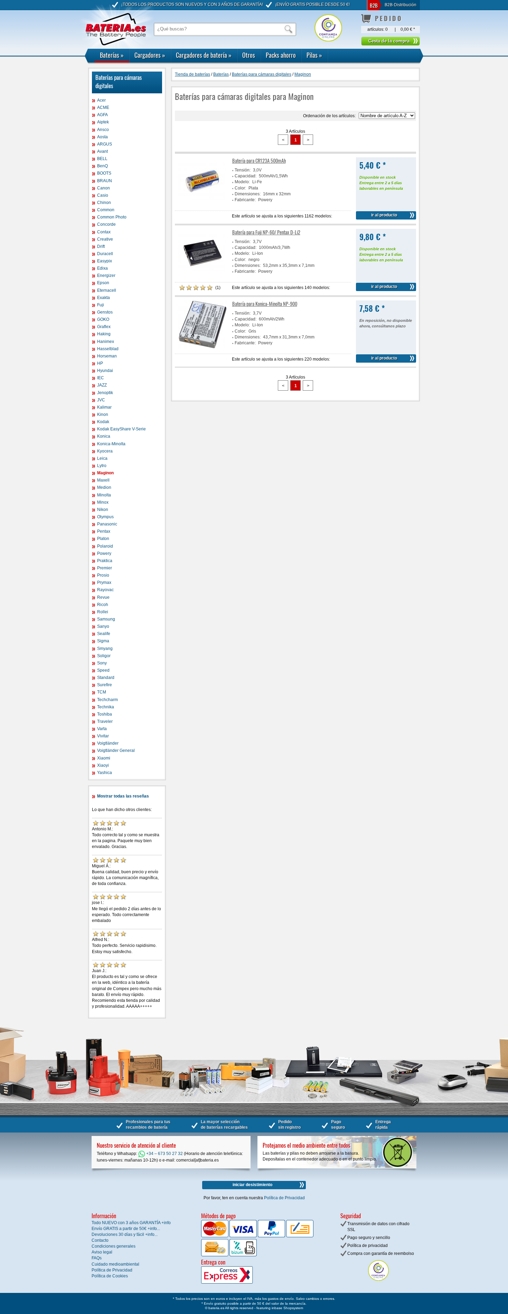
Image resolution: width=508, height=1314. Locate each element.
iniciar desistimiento (252, 1184)
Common (105, 209)
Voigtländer (108, 743)
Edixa (102, 268)
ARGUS (104, 144)
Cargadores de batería (204, 54)
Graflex (104, 326)
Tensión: (243, 170)
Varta (102, 728)
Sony (102, 663)
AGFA (102, 114)
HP (100, 363)
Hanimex (105, 341)
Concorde (106, 224)
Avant (102, 151)
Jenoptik (105, 392)
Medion (104, 487)
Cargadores (149, 54)
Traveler (105, 721)
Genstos (105, 312)
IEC (100, 377)
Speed (103, 670)
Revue (103, 597)
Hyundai (105, 370)
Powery (104, 553)
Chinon (104, 202)
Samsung (106, 619)
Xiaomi (103, 758)
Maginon (105, 472)
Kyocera (105, 451)
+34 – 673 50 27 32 (164, 1153)
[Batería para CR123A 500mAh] (202, 204)
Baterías (112, 54)
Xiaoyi (103, 765)
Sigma (103, 641)
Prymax (104, 582)
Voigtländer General (116, 750)
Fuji (100, 304)
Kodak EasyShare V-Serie (121, 429)
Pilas (314, 54)
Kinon (102, 414)
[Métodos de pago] (242, 1254)
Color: (240, 188)
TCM (101, 692)
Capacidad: (245, 176)
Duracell (105, 253)
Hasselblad (108, 348)
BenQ (102, 166)
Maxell (103, 480)
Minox (103, 502)
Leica (102, 458)
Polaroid (105, 546)
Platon (103, 538)
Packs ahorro (281, 54)
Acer (101, 100)
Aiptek (103, 122)
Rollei (102, 611)
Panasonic (107, 524)
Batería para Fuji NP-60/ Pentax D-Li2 (266, 232)
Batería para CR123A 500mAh (259, 160)
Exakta (103, 297)
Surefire (104, 684)
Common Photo (111, 217)
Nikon (102, 509)
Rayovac (105, 589)
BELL (102, 158)
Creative (105, 239)
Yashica (104, 772)
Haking (104, 334)
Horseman (107, 356)
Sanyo (103, 626)
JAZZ (102, 385)
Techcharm (107, 699)
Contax (104, 232)
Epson (103, 282)
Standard (105, 677)
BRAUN (104, 180)
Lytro (101, 465)
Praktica (104, 560)
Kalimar (104, 407)
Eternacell (106, 290)
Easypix (104, 261)
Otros (248, 54)
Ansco (103, 129)
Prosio (103, 575)
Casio (102, 195)
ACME (103, 107)
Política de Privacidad (284, 1197)
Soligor (104, 655)
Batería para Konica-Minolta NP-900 (264, 303)
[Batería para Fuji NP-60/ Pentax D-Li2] (202, 275)
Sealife (103, 633)
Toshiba (104, 714)
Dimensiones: (248, 194)
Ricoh (102, 604)
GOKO (103, 319)
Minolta (104, 495)
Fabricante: (245, 199)
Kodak (103, 421)
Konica (103, 436)
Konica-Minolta (111, 443)
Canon (103, 188)
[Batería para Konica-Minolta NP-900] (202, 347)
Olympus (105, 516)
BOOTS (104, 173)
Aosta (102, 136)
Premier (104, 568)
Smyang (105, 648)
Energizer (106, 275)
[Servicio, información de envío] (238, 1282)
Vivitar (103, 736)
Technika (105, 707)
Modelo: (242, 181)
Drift (101, 246)
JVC (101, 400)
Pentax (103, 531)
